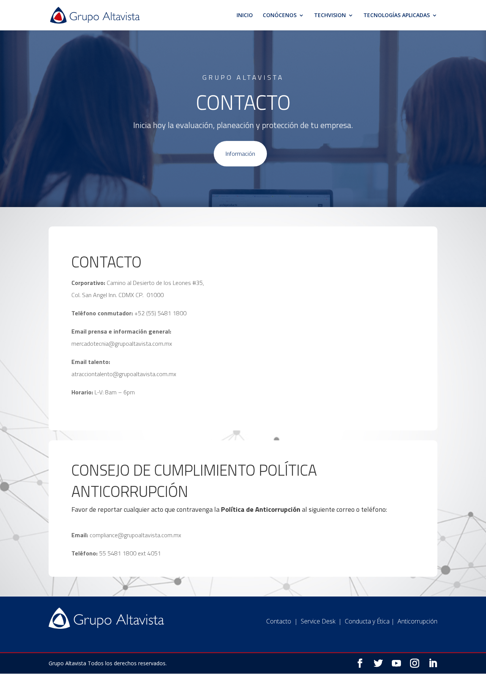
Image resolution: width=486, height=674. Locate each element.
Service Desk (318, 621)
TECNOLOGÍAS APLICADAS (396, 16)
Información (240, 153)
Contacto (278, 621)
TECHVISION (330, 16)
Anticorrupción (417, 621)
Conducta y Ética (367, 621)
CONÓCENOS (280, 16)
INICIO (245, 16)
